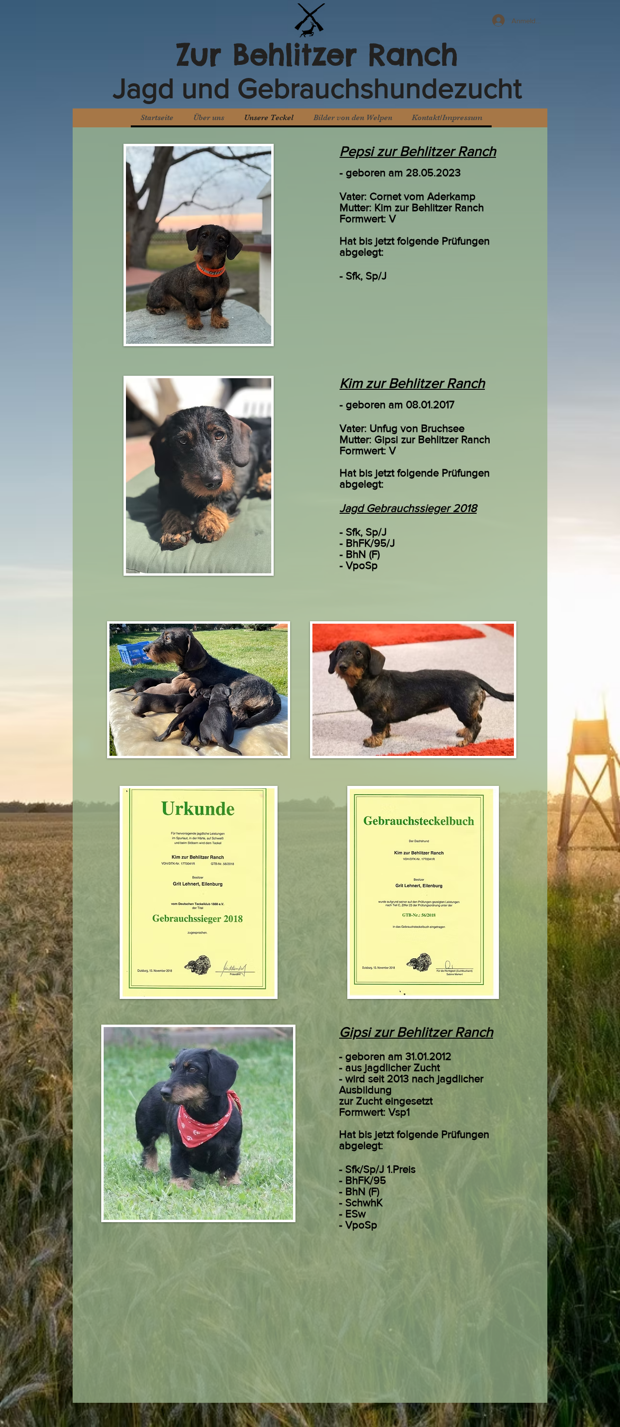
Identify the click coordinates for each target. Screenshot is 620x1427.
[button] (352, 117)
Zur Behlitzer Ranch (317, 54)
